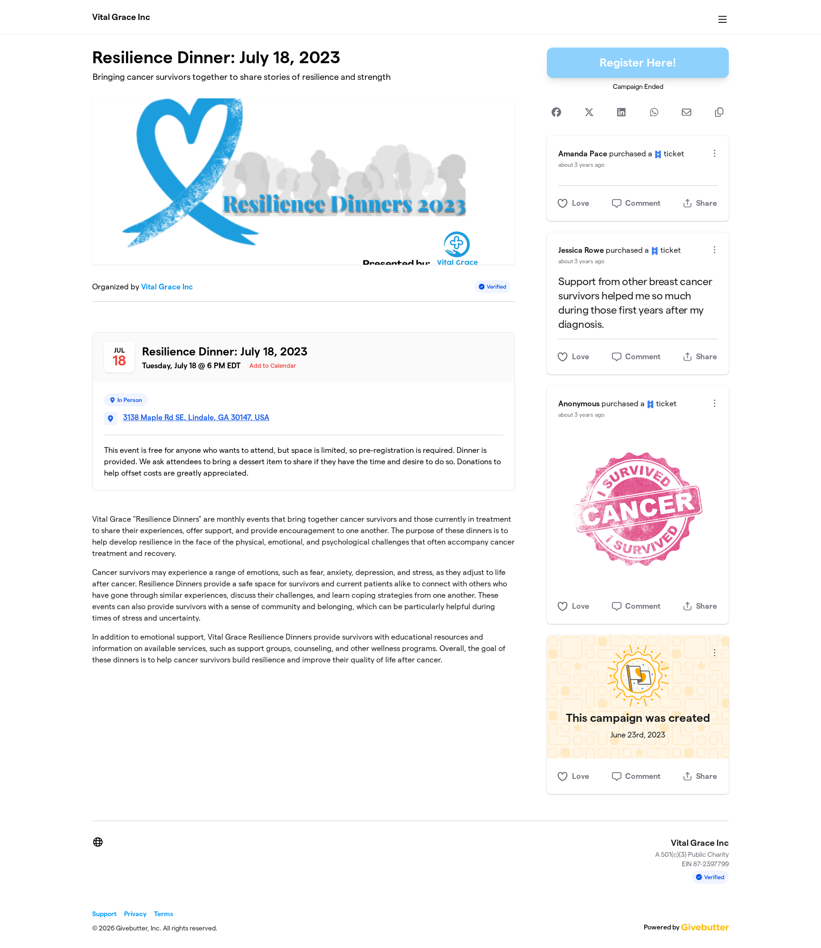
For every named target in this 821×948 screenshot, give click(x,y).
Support (104, 914)
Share (706, 203)
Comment (642, 203)
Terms (163, 914)
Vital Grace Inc (121, 16)
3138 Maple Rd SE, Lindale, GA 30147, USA (196, 417)
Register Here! (638, 62)
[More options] (714, 153)
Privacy (135, 914)
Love (580, 203)
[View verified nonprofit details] (492, 287)
